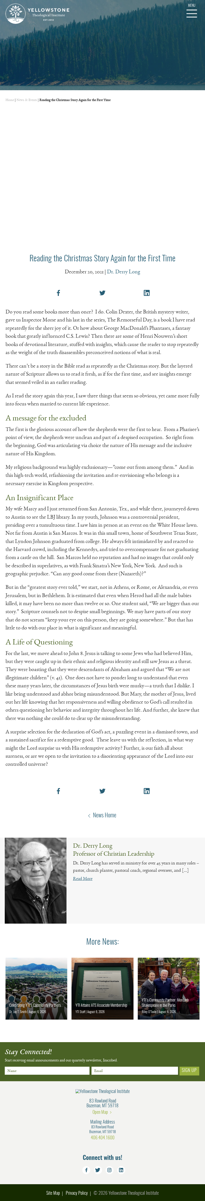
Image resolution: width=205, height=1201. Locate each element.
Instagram (110, 1170)
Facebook (86, 1170)
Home (10, 99)
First (8, 1077)
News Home (104, 816)
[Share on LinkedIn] (147, 293)
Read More (82, 878)
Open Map (100, 1112)
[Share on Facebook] (58, 293)
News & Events (26, 99)
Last (50, 1077)
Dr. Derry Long (123, 271)
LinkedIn (121, 1170)
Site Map (53, 1193)
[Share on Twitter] (103, 293)
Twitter (98, 1170)
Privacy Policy (77, 1193)
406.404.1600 (102, 1138)
